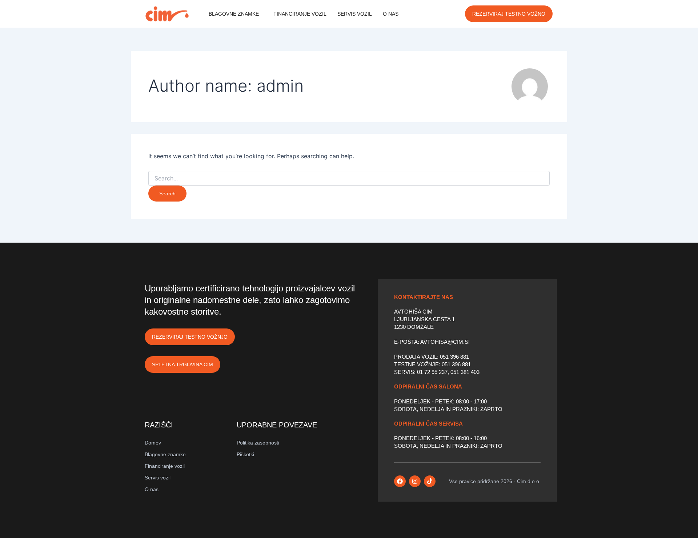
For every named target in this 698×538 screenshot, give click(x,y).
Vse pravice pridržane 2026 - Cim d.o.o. (495, 481)
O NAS (390, 14)
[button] (235, 14)
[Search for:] (349, 178)
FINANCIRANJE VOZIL (299, 14)
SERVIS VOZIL (354, 14)
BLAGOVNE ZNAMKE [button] (234, 14)
